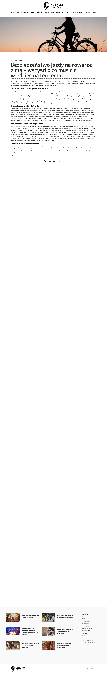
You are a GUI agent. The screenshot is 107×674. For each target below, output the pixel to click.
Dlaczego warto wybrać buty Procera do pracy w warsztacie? (30, 645)
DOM (12, 12)
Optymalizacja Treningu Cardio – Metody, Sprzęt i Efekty (35, 512)
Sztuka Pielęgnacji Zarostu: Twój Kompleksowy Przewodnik (65, 631)
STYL (63, 12)
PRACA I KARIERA (42, 12)
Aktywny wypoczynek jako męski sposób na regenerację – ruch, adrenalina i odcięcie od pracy (50, 294)
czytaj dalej (16, 230)
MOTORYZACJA (25, 12)
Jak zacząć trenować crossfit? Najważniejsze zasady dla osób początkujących (44, 366)
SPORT (58, 12)
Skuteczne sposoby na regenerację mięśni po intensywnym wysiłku (40, 585)
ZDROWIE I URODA (77, 12)
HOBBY (18, 12)
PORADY (33, 12)
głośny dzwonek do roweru (23, 126)
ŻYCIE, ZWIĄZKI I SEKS (90, 12)
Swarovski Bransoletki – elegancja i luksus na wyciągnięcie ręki (64, 645)
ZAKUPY (68, 12)
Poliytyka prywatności (90, 668)
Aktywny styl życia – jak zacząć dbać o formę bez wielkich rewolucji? (40, 222)
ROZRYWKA (51, 12)
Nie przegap (85, 623)
